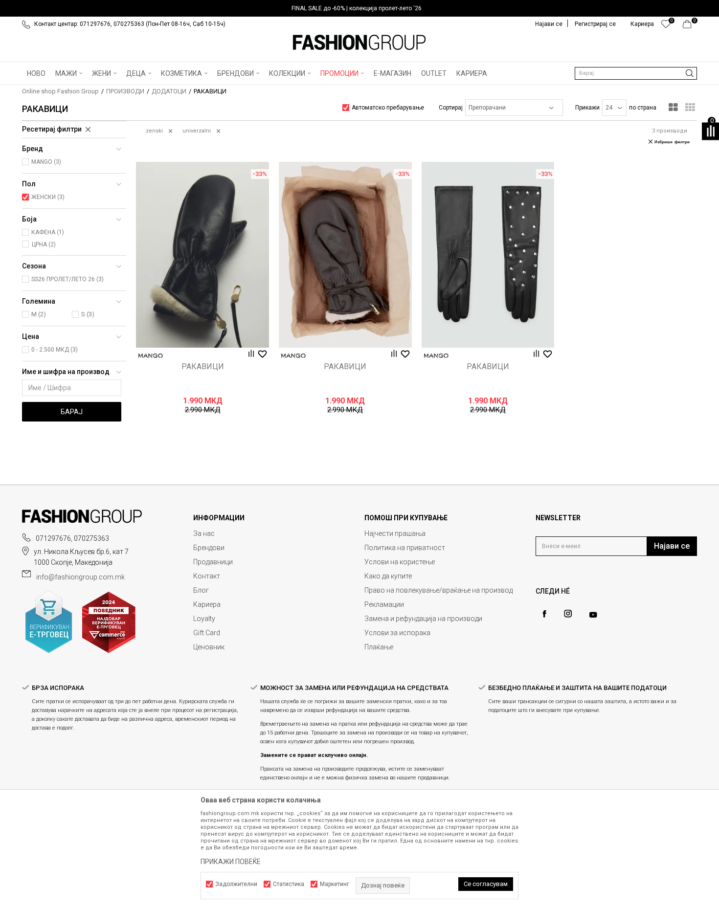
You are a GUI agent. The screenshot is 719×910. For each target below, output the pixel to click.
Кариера (207, 604)
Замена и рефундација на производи (423, 618)
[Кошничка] (690, 26)
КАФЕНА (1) (47, 232)
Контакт (206, 576)
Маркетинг (334, 884)
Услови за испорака (397, 633)
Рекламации (384, 604)
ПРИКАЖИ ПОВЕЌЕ (231, 862)
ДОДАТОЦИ (169, 91)
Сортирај (451, 107)
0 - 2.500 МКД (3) (54, 349)
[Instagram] (568, 614)
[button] (636, 73)
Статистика (288, 884)
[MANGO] (150, 356)
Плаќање (378, 647)
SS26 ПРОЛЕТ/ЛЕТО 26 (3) (67, 279)
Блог (201, 590)
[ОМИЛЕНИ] (666, 26)
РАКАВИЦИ (202, 366)
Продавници (213, 562)
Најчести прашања (395, 533)
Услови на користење (399, 562)
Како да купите (388, 576)
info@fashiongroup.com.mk (80, 577)
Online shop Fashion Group (60, 91)
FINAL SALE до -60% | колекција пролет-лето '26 (357, 8)
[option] (359, 8)
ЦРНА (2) (44, 244)
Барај (72, 412)
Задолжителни (236, 884)
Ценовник (209, 647)
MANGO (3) (46, 161)
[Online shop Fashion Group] (359, 42)
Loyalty (204, 618)
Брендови (209, 548)
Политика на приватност (404, 548)
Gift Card (206, 633)
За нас (204, 533)
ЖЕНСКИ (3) (48, 197)
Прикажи (587, 107)
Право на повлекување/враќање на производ (438, 590)
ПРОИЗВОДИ (125, 91)
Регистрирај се (595, 24)
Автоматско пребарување (388, 107)
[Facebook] (544, 614)
